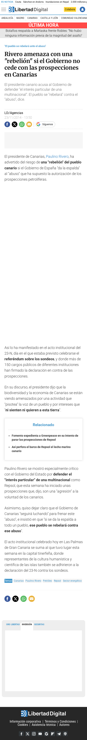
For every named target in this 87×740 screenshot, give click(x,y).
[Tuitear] (14, 124)
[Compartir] (7, 124)
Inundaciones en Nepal (57, 2)
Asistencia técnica (44, 725)
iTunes (65, 733)
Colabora (70, 9)
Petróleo (47, 580)
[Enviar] (22, 124)
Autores (64, 725)
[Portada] (28, 9)
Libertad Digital (43, 713)
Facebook (21, 733)
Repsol (57, 580)
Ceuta (18, 2)
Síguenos (47, 124)
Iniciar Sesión (82, 9)
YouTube (40, 733)
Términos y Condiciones (60, 721)
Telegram (58, 733)
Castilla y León (49, 18)
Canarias (32, 18)
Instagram (33, 733)
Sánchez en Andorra (33, 2)
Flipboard (52, 733)
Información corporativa (25, 721)
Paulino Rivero (57, 157)
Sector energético (72, 580)
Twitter (27, 733)
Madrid (20, 18)
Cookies (23, 725)
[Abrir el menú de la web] (4, 9)
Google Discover (46, 733)
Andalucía (7, 18)
